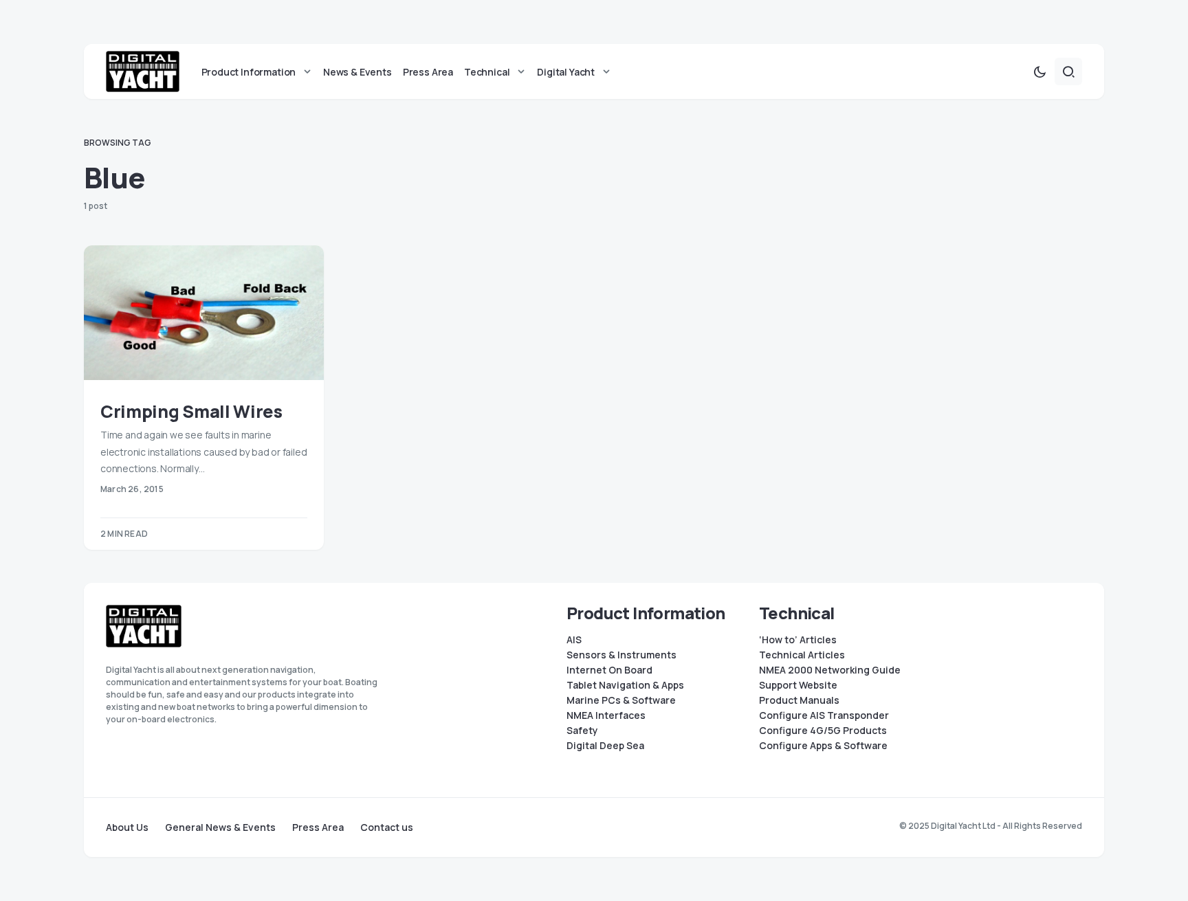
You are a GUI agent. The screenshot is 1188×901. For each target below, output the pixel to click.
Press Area (318, 827)
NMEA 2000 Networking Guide (830, 670)
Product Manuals (799, 700)
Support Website (798, 685)
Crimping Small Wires (191, 411)
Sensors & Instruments (621, 655)
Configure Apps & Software (823, 745)
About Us (127, 827)
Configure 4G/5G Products (823, 730)
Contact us (386, 827)
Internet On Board (609, 670)
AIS (574, 640)
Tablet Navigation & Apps (625, 685)
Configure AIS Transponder (824, 715)
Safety (582, 730)
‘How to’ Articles (798, 640)
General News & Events (220, 827)
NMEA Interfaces (606, 715)
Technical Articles (802, 655)
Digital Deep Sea (605, 745)
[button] (1039, 71)
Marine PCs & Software (621, 700)
